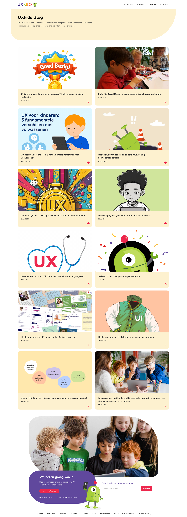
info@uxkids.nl (73, 497)
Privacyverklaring (145, 514)
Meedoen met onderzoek (124, 514)
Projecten (141, 4)
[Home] (27, 4)
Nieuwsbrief (105, 514)
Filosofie (164, 4)
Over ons (153, 4)
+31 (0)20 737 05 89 (52, 497)
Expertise (128, 4)
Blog (94, 514)
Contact (84, 514)
